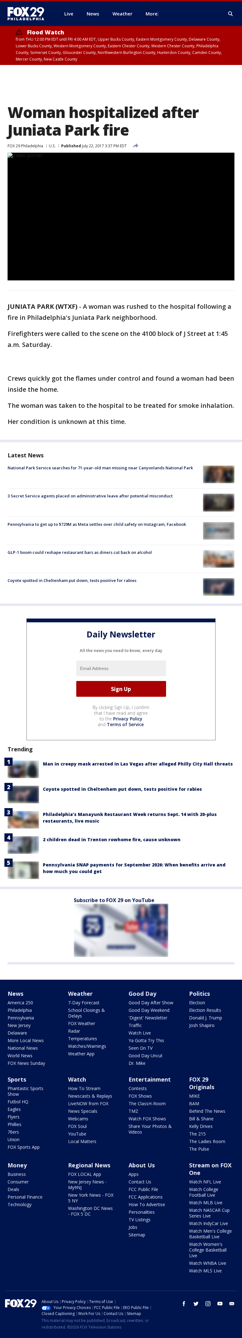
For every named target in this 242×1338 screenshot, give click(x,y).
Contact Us (140, 1182)
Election (197, 1003)
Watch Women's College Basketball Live (208, 1250)
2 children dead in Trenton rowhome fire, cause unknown (112, 839)
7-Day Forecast (84, 1003)
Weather (80, 993)
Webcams (78, 1119)
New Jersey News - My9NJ (87, 1184)
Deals (13, 1189)
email (232, 1304)
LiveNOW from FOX (88, 1103)
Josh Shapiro (202, 1025)
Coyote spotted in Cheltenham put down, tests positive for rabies (72, 580)
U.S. (52, 146)
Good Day (142, 993)
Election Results (205, 1010)
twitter (196, 1304)
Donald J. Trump (205, 1018)
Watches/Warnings (87, 1046)
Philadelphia (20, 1010)
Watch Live (140, 1033)
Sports (17, 1079)
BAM (194, 1103)
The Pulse (199, 1149)
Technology (20, 1204)
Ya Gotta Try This (146, 1040)
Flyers (14, 1117)
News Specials (82, 1111)
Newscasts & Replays (90, 1096)
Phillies (14, 1124)
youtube (220, 1304)
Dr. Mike (137, 1063)
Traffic (135, 1025)
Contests (138, 1088)
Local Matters (82, 1141)
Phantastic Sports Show (25, 1091)
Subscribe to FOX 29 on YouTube (114, 900)
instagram (208, 1304)
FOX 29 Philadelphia (25, 146)
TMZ (133, 1111)
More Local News (26, 1040)
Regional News (89, 1165)
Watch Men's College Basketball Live (210, 1234)
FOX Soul (77, 1126)
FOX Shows (140, 1096)
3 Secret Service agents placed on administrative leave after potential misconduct (90, 496)
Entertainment (150, 1079)
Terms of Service (125, 724)
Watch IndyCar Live (208, 1223)
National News (23, 1048)
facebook (184, 1304)
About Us (142, 1165)
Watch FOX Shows (147, 1119)
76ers (13, 1132)
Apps (134, 1174)
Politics (199, 993)
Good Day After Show (151, 1003)
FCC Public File (143, 1189)
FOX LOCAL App (84, 1174)
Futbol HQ (18, 1102)
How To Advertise (147, 1204)
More (152, 13)
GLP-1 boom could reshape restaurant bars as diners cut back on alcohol (80, 552)
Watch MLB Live (205, 1203)
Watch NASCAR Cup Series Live (209, 1213)
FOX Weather (81, 1023)
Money (17, 1165)
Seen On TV (141, 1048)
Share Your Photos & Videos (150, 1129)
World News (20, 1056)
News (15, 993)
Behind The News (207, 1111)
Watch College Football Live (203, 1192)
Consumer (18, 1182)
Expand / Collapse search (230, 14)
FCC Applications (146, 1197)
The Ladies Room (207, 1141)
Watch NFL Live (205, 1182)
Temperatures (82, 1039)
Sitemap (137, 1235)
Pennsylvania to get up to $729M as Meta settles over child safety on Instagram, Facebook (97, 524)
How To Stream (84, 1088)
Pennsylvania (21, 1018)
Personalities (142, 1212)
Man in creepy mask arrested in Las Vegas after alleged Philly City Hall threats (138, 764)
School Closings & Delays (86, 1013)
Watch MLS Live (205, 1271)
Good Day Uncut (146, 1056)
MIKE (194, 1096)
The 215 (197, 1134)
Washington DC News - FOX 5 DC (90, 1211)
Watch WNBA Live (207, 1263)
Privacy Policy (127, 719)
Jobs (133, 1227)
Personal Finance (25, 1197)
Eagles (14, 1109)
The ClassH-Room (147, 1103)
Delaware (17, 1033)
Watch (77, 1079)
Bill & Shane (201, 1119)
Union (14, 1139)
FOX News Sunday (26, 1063)
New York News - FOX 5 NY (90, 1198)
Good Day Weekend (149, 1010)
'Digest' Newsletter (148, 1018)
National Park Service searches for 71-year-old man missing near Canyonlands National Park (100, 468)
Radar (74, 1031)
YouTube (77, 1134)
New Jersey (19, 1025)
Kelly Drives (201, 1126)
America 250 (20, 1003)
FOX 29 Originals (201, 1083)
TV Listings (140, 1220)
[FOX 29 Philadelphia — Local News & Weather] (28, 13)
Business (17, 1174)
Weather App (81, 1054)
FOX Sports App (24, 1147)
